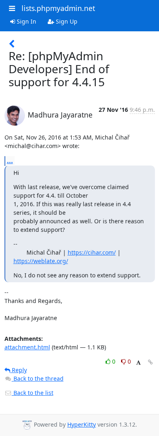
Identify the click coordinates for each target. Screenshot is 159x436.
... (10, 160)
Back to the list (32, 393)
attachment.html (27, 347)
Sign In (25, 21)
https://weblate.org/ (40, 261)
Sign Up (65, 21)
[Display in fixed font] (138, 362)
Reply (18, 370)
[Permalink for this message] (150, 362)
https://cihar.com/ (92, 252)
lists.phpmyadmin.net (58, 8)
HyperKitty (81, 424)
